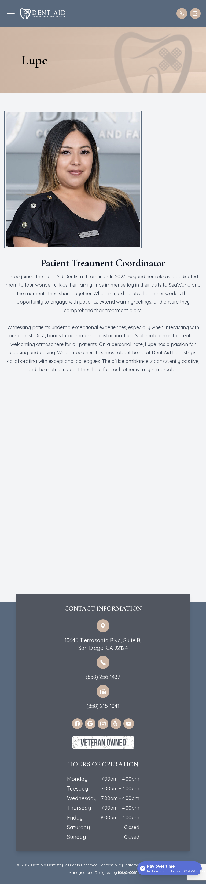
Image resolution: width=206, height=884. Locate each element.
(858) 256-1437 (103, 676)
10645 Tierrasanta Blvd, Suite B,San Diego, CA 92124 (103, 644)
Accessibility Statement (121, 865)
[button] (10, 13)
